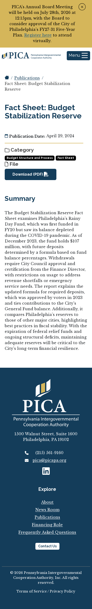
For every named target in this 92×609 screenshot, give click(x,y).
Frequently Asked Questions (47, 532)
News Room (47, 509)
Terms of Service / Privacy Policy (46, 591)
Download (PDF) (28, 174)
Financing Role (47, 524)
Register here (38, 35)
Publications (27, 78)
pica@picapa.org (49, 460)
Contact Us (47, 546)
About (47, 502)
